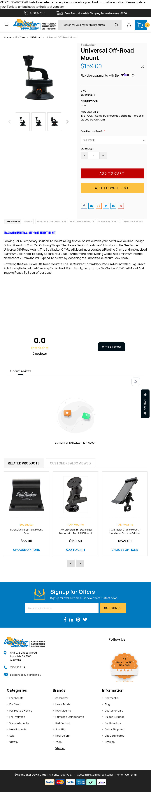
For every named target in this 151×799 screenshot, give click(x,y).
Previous (9, 121)
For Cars (20, 37)
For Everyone (17, 717)
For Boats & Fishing (20, 710)
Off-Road (36, 37)
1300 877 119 (17, 667)
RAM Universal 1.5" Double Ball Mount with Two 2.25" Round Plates (26, 533)
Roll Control (62, 723)
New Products (18, 729)
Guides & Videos (114, 717)
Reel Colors (62, 735)
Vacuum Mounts (19, 723)
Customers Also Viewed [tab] (70, 463)
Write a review (111, 347)
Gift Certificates (114, 735)
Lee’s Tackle (63, 704)
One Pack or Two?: (93, 131)
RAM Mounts (63, 710)
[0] (140, 25)
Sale (12, 735)
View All (14, 742)
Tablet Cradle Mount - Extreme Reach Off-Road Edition (124, 531)
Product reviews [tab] (20, 371)
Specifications (133, 221)
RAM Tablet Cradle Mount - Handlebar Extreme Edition (75, 531)
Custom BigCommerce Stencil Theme (100, 774)
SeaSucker (61, 698)
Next (67, 121)
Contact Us (112, 698)
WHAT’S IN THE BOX (109, 221)
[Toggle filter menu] (135, 382)
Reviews (145, 404)
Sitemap (110, 742)
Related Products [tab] (24, 463)
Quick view (26, 490)
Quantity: (87, 148)
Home (7, 37)
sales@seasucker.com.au (25, 674)
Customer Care (114, 710)
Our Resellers (113, 723)
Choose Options (75, 550)
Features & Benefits (82, 221)
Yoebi (58, 742)
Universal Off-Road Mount (62, 37)
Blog (107, 704)
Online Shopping (114, 729)
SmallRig (60, 729)
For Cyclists (16, 698)
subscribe (113, 608)
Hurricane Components (69, 717)
